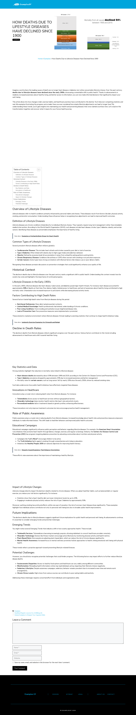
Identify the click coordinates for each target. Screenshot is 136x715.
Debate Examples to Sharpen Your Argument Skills (30, 615)
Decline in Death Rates (21, 186)
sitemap (69, 694)
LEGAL (80, 694)
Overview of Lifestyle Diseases (23, 172)
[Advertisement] (68, 75)
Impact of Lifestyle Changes (24, 197)
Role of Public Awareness (22, 192)
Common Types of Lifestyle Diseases (26, 177)
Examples (16, 40)
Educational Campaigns (22, 195)
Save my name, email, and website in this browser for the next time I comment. (42, 662)
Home (40, 59)
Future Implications (20, 199)
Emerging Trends (21, 201)
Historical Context (19, 179)
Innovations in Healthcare (23, 190)
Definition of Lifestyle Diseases (25, 175)
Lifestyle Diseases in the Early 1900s (26, 181)
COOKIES (55, 694)
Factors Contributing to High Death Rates (28, 183)
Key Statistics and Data (22, 188)
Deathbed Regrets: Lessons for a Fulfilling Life (28, 613)
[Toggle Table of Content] (38, 169)
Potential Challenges (22, 204)
